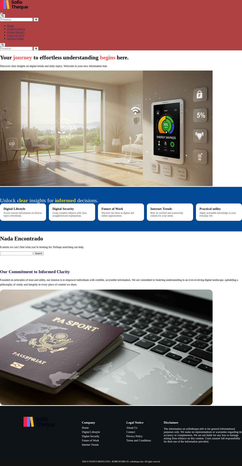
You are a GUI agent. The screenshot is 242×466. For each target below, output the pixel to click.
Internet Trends (90, 444)
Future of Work (90, 440)
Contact (130, 431)
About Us (131, 427)
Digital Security (90, 436)
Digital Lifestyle (91, 431)
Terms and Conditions (138, 440)
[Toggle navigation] (1, 13)
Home (85, 427)
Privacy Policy (134, 436)
